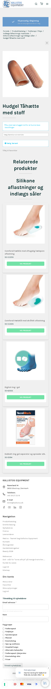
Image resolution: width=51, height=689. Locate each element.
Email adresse (9, 602)
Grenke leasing (9, 525)
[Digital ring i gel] (25, 362)
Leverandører (8, 534)
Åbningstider (8, 545)
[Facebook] (4, 508)
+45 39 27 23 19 (13, 495)
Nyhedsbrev (8, 528)
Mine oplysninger (10, 588)
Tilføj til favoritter (10, 150)
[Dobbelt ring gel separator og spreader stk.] (25, 429)
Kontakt (6, 542)
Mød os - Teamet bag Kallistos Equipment (20, 538)
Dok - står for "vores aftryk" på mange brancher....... (24, 559)
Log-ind (6, 567)
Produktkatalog (9, 521)
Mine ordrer (7, 582)
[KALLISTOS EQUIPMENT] (13, 4)
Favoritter (7, 585)
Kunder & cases (9, 563)
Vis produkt (25, 264)
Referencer (7, 556)
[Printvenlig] (47, 42)
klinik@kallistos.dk (15, 503)
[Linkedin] (15, 508)
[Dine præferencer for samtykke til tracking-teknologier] (4, 684)
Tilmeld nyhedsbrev (12, 665)
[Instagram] (20, 508)
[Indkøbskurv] (41, 4)
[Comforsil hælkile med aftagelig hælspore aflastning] (25, 226)
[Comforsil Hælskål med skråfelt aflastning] (25, 296)
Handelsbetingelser (11, 548)
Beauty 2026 (8, 551)
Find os (6, 531)
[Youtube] (9, 508)
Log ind (6, 591)
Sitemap (6, 570)
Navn (5, 615)
